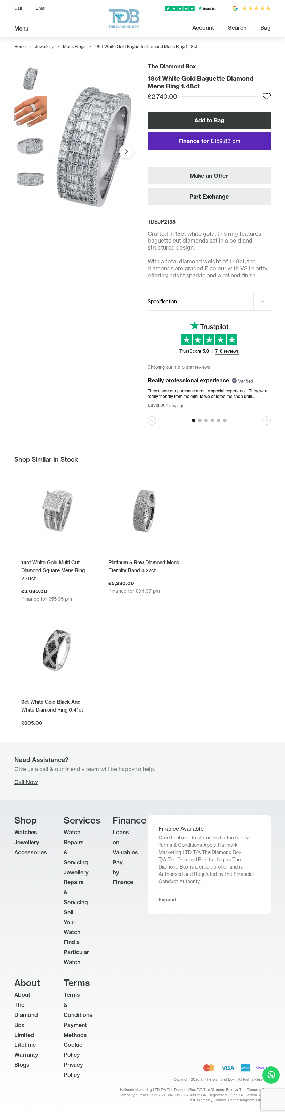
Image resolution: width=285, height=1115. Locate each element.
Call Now (26, 781)
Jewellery (44, 46)
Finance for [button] (209, 141)
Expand (167, 900)
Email (41, 8)
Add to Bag (209, 120)
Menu (21, 28)
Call (18, 8)
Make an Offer (209, 175)
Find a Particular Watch (76, 952)
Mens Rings (74, 46)
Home (20, 46)
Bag (265, 27)
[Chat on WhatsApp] (271, 1075)
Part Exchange (209, 196)
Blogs (22, 1064)
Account (203, 27)
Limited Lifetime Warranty (26, 1045)
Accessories (30, 852)
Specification (162, 301)
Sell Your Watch (72, 922)
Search (237, 27)
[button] (126, 151)
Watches (25, 832)
